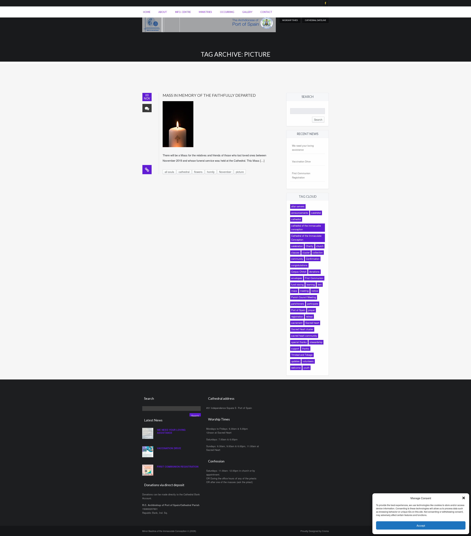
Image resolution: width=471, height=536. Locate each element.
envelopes (296, 278)
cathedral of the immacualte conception (306, 227)
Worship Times (290, 20)
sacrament (296, 322)
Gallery (247, 11)
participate (312, 303)
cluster (306, 252)
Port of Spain (298, 310)
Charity (309, 246)
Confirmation (312, 258)
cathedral (184, 172)
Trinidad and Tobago (302, 354)
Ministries (205, 11)
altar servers (297, 206)
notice (314, 290)
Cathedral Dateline (315, 20)
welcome (296, 367)
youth (306, 367)
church (319, 246)
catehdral (316, 212)
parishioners (297, 303)
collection (318, 252)
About (162, 11)
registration (297, 316)
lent (320, 284)
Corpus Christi (298, 271)
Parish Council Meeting (303, 297)
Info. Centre (183, 11)
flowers (198, 172)
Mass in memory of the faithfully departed (209, 95)
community (297, 258)
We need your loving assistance (171, 431)
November (225, 172)
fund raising (297, 284)
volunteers (308, 361)
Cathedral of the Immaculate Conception (306, 237)
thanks (305, 348)
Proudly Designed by (314, 531)
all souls (169, 172)
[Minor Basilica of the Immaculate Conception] (209, 22)
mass (294, 290)
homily (211, 172)
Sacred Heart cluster (302, 329)
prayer (311, 310)
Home (146, 11)
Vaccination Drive (301, 161)
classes (295, 252)
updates (295, 361)
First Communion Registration (177, 466)
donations (314, 271)
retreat (309, 316)
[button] (463, 498)
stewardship (316, 342)
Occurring (227, 11)
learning (311, 284)
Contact (266, 11)
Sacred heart (312, 322)
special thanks (299, 342)
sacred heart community (304, 335)
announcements (299, 212)
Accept (421, 525)
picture (240, 172)
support (295, 348)
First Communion (314, 278)
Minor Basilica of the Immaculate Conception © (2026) (169, 531)
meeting (304, 290)
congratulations (299, 265)
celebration (297, 246)
